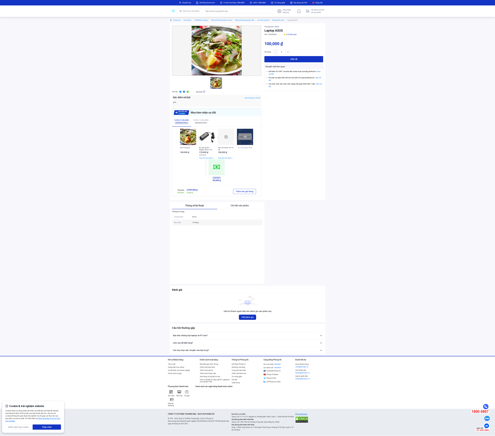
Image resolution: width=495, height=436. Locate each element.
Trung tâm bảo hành (239, 370)
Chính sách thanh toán (208, 373)
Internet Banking (171, 404)
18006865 (277, 368)
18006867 (277, 364)
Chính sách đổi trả (206, 370)
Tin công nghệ (237, 376)
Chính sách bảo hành (207, 367)
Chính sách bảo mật (239, 373)
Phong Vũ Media (272, 374)
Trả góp (186, 396)
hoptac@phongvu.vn (302, 379)
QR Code (171, 396)
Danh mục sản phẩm (191, 11)
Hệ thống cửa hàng (238, 367)
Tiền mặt (179, 396)
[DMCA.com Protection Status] (301, 420)
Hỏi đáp (234, 380)
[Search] (271, 11)
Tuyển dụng (236, 383)
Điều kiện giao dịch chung (209, 364)
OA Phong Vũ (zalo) (273, 382)
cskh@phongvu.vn (302, 367)
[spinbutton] (281, 52)
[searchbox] (236, 11)
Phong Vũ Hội (271, 378)
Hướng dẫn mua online (176, 367)
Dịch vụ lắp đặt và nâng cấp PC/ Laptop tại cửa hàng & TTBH (215, 381)
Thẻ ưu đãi (171, 364)
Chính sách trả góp (174, 373)
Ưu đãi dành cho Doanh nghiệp (179, 370)
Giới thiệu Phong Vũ (238, 364)
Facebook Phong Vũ (273, 371)
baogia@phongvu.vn (302, 373)
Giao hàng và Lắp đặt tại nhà (210, 376)
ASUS (276, 27)
